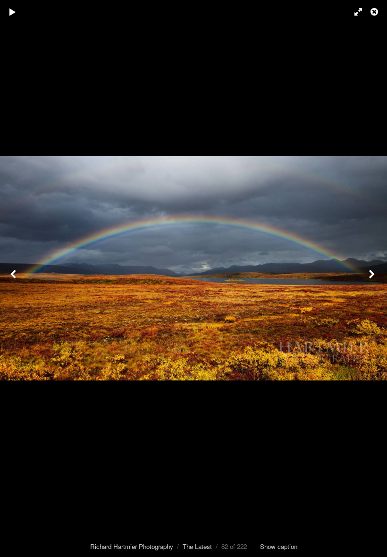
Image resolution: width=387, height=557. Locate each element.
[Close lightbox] (375, 12)
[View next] (373, 278)
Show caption (278, 546)
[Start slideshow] (12, 12)
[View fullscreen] (354, 12)
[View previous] (14, 278)
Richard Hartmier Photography (131, 546)
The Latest (197, 546)
